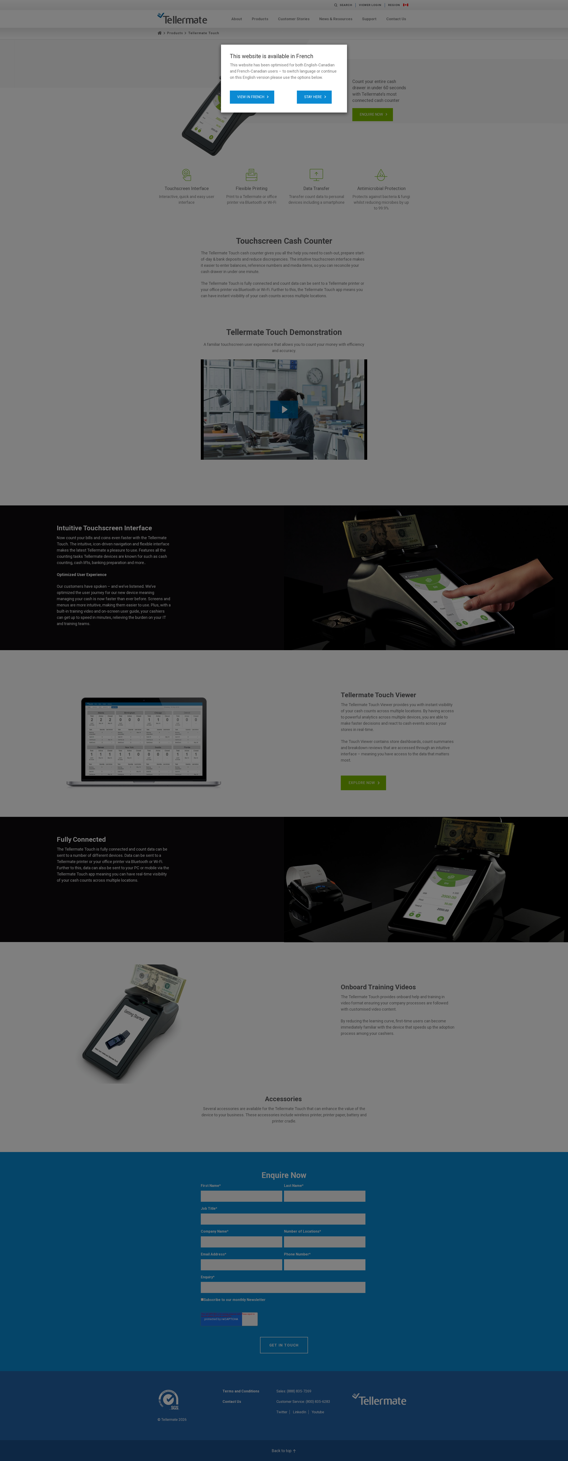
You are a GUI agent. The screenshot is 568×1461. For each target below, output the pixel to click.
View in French (250, 97)
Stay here (313, 97)
